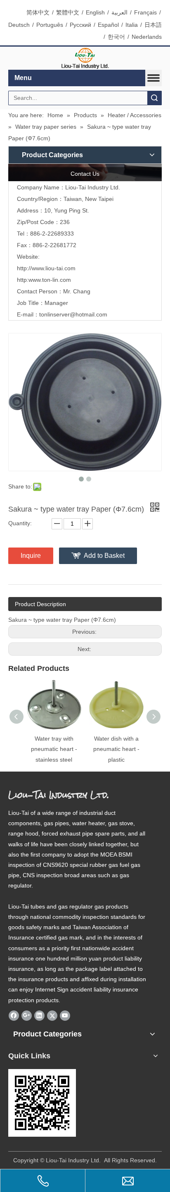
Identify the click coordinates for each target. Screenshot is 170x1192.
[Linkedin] (39, 1015)
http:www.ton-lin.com (44, 279)
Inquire (31, 555)
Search (154, 98)
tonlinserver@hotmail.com (73, 314)
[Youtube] (65, 1015)
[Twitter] (52, 1015)
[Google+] (26, 1015)
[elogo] (85, 58)
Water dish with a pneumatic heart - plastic (116, 748)
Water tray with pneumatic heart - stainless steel (54, 748)
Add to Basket (104, 555)
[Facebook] (14, 1015)
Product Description (40, 604)
